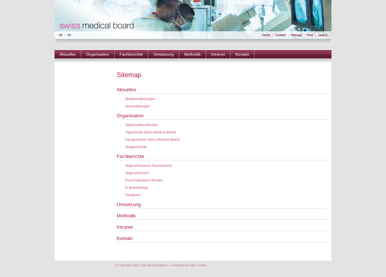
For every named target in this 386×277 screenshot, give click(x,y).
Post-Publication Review (144, 180)
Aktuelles (68, 54)
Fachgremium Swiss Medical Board (152, 140)
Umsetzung (163, 54)
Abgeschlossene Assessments (148, 166)
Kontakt (242, 54)
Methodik (192, 54)
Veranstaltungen (137, 106)
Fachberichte (131, 54)
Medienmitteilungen (140, 99)
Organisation (97, 54)
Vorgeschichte (136, 147)
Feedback (132, 195)
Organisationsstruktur (141, 125)
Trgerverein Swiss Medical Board (150, 132)
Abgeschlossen (137, 173)
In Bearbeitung (136, 188)
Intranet (218, 54)
